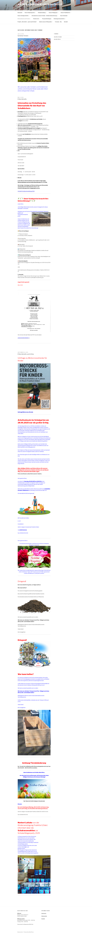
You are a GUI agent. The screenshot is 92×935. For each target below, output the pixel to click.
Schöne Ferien (23, 36)
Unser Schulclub (63, 15)
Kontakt (66, 21)
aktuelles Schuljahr (58, 36)
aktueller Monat (57, 39)
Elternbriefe (22, 99)
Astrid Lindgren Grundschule (40, 4)
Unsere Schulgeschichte (23, 15)
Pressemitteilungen (46, 18)
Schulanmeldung (42, 12)
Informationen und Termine (24, 18)
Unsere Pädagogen (53, 12)
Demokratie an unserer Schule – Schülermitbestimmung (44, 15)
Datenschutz (44, 916)
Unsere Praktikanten (65, 12)
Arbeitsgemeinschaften (59, 18)
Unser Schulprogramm (30, 12)
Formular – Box (58, 21)
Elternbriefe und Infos (26, 354)
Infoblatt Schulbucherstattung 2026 (26, 191)
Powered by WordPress (29, 932)
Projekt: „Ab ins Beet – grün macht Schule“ (27, 21)
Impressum (43, 913)
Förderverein (36, 18)
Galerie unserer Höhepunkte (45, 21)
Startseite (20, 12)
